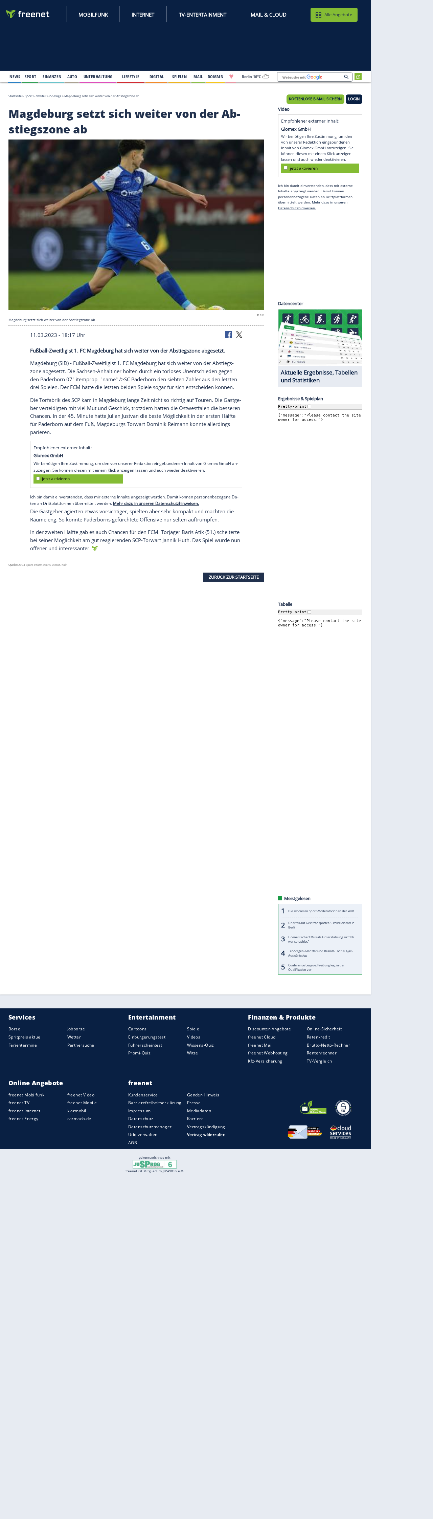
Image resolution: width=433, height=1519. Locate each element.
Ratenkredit (318, 1037)
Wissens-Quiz (200, 1044)
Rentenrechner (322, 1052)
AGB (132, 1142)
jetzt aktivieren (56, 478)
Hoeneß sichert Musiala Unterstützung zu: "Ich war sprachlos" (321, 939)
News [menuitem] (14, 76)
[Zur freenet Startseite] (28, 14)
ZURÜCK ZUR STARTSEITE (234, 577)
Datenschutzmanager (150, 1126)
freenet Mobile (82, 1102)
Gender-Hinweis (203, 1094)
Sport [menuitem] (30, 76)
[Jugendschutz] (155, 1163)
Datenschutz (141, 1118)
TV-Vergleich (319, 1061)
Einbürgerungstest (146, 1037)
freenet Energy (23, 1118)
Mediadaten (199, 1110)
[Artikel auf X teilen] (239, 334)
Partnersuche (80, 1044)
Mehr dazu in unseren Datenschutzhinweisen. (156, 503)
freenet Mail (260, 1044)
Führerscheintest (145, 1044)
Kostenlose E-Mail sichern (315, 99)
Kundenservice (143, 1094)
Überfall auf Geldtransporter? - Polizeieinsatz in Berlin (321, 925)
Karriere (195, 1118)
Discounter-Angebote (269, 1028)
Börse (14, 1028)
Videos (194, 1037)
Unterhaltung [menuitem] (98, 76)
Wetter (74, 1037)
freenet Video (80, 1094)
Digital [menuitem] (157, 76)
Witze (192, 1052)
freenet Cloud (261, 1037)
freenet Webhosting (268, 1052)
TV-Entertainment (202, 14)
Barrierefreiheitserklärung (155, 1102)
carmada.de (79, 1118)
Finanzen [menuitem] (52, 76)
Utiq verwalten (143, 1134)
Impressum (139, 1110)
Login (354, 99)
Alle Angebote (338, 15)
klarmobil (76, 1110)
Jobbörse (76, 1028)
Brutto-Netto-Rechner (328, 1044)
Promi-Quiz (139, 1052)
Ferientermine (22, 1044)
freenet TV (18, 1102)
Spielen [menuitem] (179, 76)
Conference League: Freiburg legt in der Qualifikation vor (316, 967)
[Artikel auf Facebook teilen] (229, 334)
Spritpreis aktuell (25, 1037)
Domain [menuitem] (216, 76)
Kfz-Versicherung (265, 1061)
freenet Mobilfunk (26, 1094)
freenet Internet (24, 1110)
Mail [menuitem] (198, 76)
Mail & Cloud (269, 14)
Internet (143, 14)
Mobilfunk (93, 14)
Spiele (193, 1028)
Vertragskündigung (206, 1126)
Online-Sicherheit (324, 1028)
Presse (194, 1102)
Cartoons (137, 1028)
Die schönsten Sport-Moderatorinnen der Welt (321, 911)
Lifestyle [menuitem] (131, 76)
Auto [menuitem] (72, 76)
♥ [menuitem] (231, 76)
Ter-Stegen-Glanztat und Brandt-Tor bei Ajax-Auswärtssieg (320, 953)
